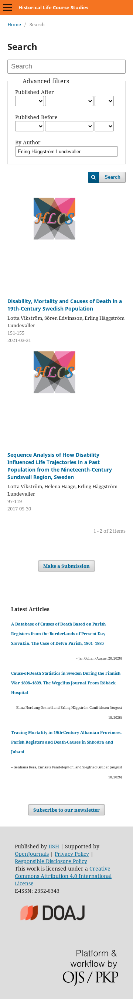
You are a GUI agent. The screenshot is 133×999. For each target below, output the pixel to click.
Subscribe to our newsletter (66, 810)
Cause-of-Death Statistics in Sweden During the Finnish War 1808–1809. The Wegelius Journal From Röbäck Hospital (65, 682)
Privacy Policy (72, 853)
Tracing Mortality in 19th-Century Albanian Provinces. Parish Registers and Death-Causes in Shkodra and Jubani (66, 742)
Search (112, 177)
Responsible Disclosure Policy (51, 861)
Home (14, 24)
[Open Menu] (7, 7)
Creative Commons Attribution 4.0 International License (63, 876)
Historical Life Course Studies (53, 7)
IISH (53, 846)
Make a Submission (66, 566)
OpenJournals (32, 853)
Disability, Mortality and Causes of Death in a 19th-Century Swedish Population (64, 305)
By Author (28, 142)
